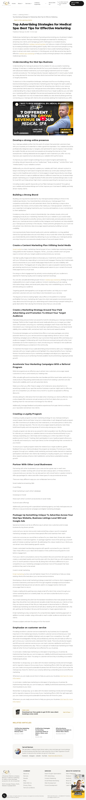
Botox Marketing (71, 780)
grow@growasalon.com (53, 797)
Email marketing (18, 574)
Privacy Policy (27, 785)
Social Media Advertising (52, 780)
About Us (26, 773)
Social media (17, 249)
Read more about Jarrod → (55, 755)
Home (14, 3)
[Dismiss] (83, 776)
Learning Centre (23, 14)
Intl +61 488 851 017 (63, 4)
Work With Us (52, 3)
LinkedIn (38, 755)
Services (28, 3)
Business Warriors (8, 776)
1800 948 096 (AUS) (53, 796)
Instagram (32, 755)
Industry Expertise (37, 3)
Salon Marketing (71, 773)
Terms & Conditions (29, 787)
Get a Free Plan (75, 3)
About (20, 3)
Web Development (50, 783)
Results (25, 778)
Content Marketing (50, 778)
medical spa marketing (26, 53)
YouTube (44, 755)
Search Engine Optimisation (53, 773)
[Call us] (4, 795)
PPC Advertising (49, 776)
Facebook (25, 755)
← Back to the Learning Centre (22, 20)
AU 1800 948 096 (63, 2)
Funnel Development (51, 785)
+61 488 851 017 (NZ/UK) (64, 796)
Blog (24, 780)
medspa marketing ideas (37, 44)
